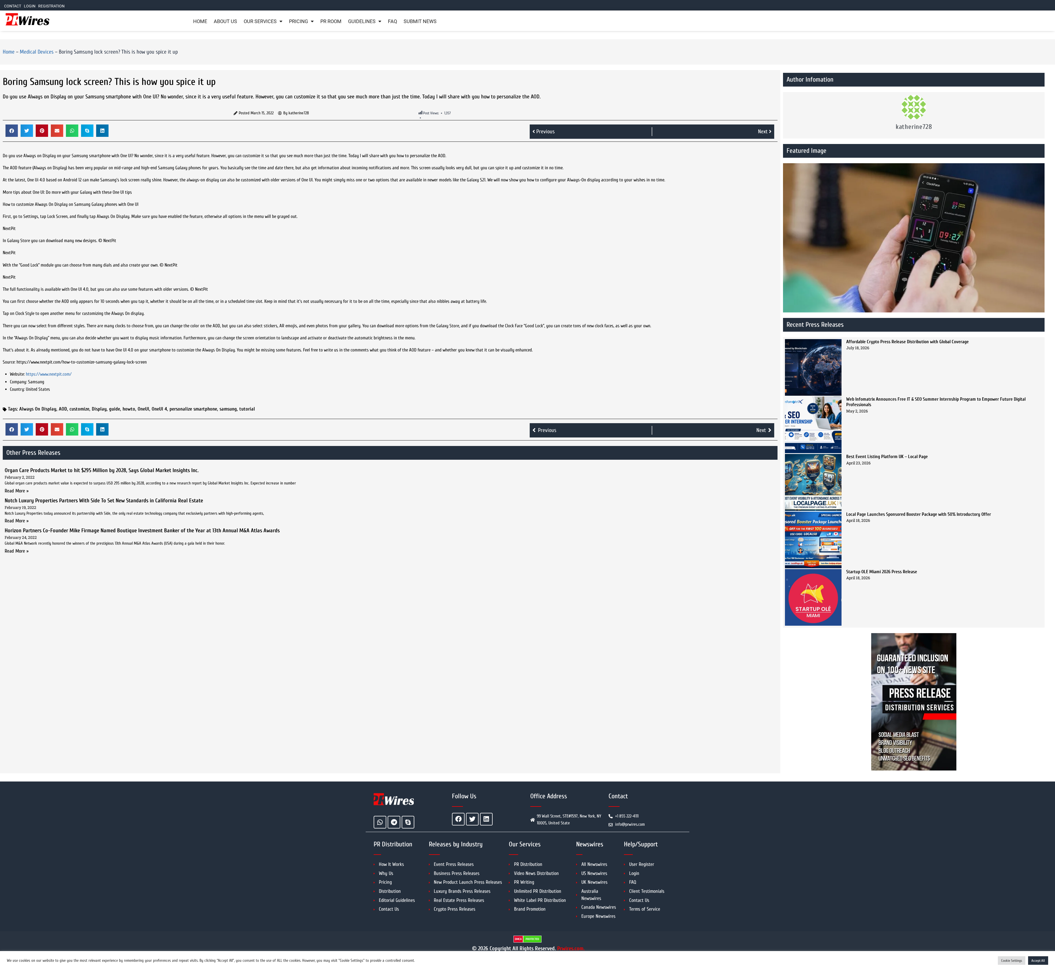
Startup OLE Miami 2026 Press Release (881, 571)
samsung (228, 409)
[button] (11, 130)
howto (129, 409)
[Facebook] (458, 819)
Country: (17, 389)
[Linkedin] (486, 819)
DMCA (518, 939)
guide (114, 409)
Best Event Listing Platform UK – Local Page (887, 456)
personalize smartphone (193, 409)
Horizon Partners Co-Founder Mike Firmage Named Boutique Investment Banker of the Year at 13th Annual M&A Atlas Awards (142, 530)
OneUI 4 (159, 409)
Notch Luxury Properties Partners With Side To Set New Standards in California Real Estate (104, 500)
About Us (225, 21)
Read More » (17, 491)
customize (79, 409)
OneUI (143, 409)
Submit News (420, 21)
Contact (12, 6)
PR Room (331, 21)
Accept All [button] (1038, 960)
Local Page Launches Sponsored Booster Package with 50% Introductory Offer (918, 514)
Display (99, 409)
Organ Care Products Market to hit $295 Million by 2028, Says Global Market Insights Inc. (102, 470)
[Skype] (408, 822)
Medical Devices (37, 52)
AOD (63, 409)
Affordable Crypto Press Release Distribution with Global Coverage (907, 341)
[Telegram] (394, 822)
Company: (18, 381)
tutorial (247, 409)
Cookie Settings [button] (1011, 960)
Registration (51, 6)
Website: (17, 374)
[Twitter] (472, 819)
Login (29, 6)
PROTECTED (532, 939)
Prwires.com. (571, 948)
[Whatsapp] (380, 822)
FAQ (392, 21)
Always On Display (37, 409)
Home (200, 21)
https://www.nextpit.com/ (49, 374)
